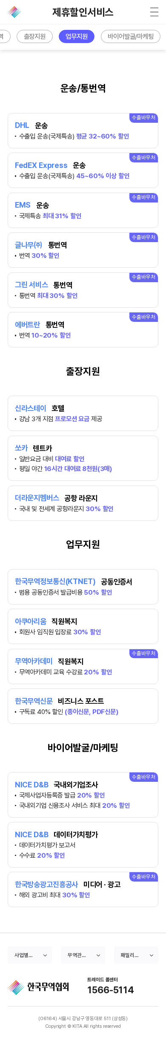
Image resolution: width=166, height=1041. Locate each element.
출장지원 (35, 36)
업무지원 (76, 36)
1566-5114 (110, 990)
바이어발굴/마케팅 (131, 36)
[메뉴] (154, 12)
